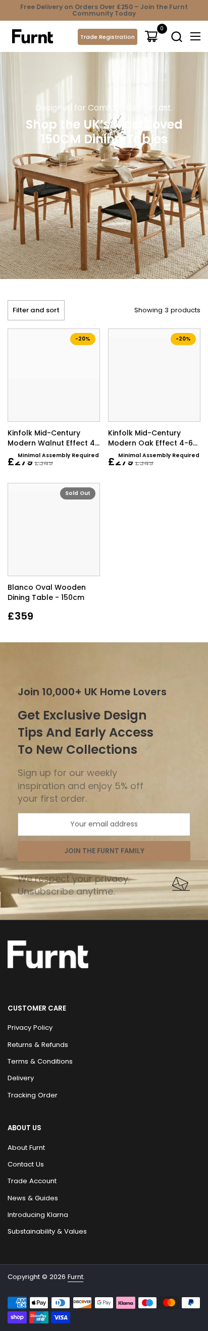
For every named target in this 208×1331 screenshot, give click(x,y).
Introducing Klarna (38, 1214)
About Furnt (26, 1147)
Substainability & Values (47, 1231)
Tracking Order (33, 1095)
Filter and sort (36, 310)
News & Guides (33, 1198)
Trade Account (32, 1181)
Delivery (21, 1078)
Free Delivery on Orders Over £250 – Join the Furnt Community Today (104, 10)
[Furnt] (32, 36)
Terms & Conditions (40, 1061)
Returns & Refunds (38, 1044)
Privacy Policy (30, 1027)
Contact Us (26, 1164)
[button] (176, 36)
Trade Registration (107, 37)
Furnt (75, 1277)
